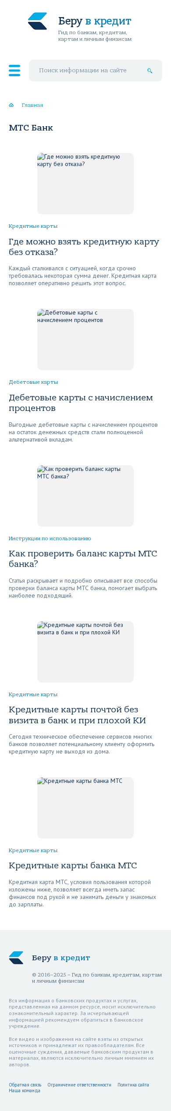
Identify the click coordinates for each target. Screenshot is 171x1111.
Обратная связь (25, 1085)
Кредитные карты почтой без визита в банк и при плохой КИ (77, 714)
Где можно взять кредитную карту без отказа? (84, 247)
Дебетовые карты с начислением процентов (81, 403)
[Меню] (14, 70)
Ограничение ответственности (79, 1085)
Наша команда (24, 1090)
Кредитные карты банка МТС (73, 865)
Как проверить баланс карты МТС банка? (83, 558)
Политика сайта (133, 1085)
